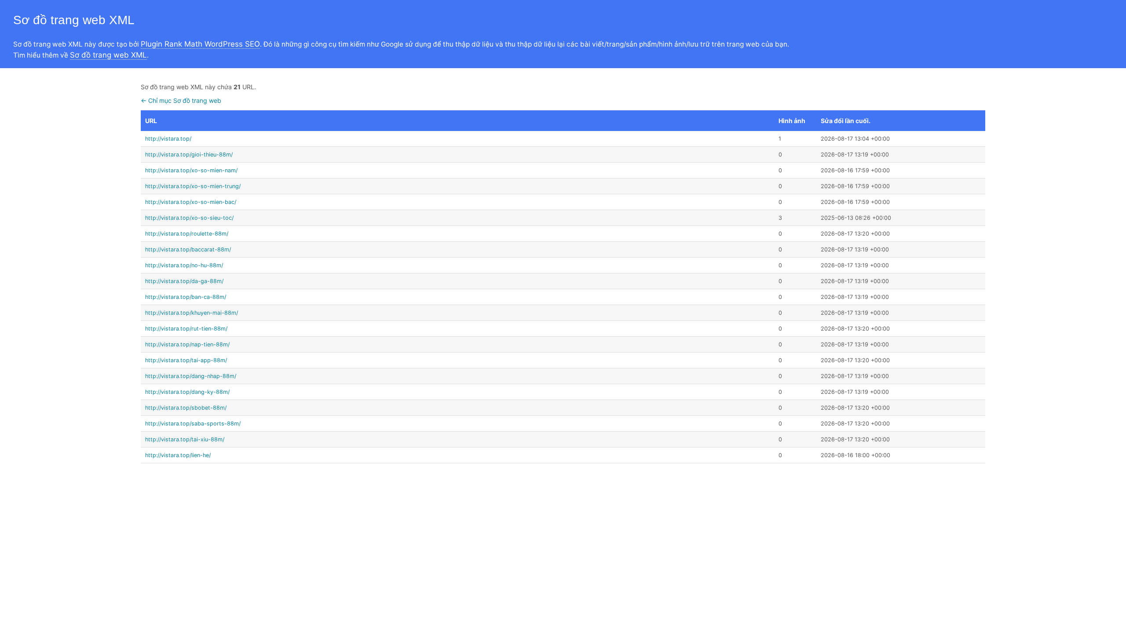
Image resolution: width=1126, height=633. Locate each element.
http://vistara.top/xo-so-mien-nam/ (191, 170)
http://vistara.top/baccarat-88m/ (188, 249)
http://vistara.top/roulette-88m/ (186, 233)
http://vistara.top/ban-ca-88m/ (185, 297)
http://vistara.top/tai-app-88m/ (186, 360)
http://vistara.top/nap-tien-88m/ (187, 344)
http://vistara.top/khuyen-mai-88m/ (191, 312)
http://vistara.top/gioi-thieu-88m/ (189, 154)
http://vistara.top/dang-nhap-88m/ (190, 376)
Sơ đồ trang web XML (108, 55)
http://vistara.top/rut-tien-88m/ (186, 328)
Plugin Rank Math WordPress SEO (200, 44)
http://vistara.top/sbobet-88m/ (186, 407)
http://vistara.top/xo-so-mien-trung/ (193, 186)
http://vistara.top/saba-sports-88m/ (193, 423)
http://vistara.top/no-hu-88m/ (184, 265)
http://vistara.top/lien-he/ (178, 455)
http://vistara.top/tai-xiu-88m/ (184, 439)
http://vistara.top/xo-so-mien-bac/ (190, 202)
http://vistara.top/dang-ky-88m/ (187, 392)
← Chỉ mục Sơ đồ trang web (181, 100)
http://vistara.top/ (168, 138)
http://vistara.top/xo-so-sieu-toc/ (189, 218)
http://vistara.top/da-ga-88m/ (184, 281)
